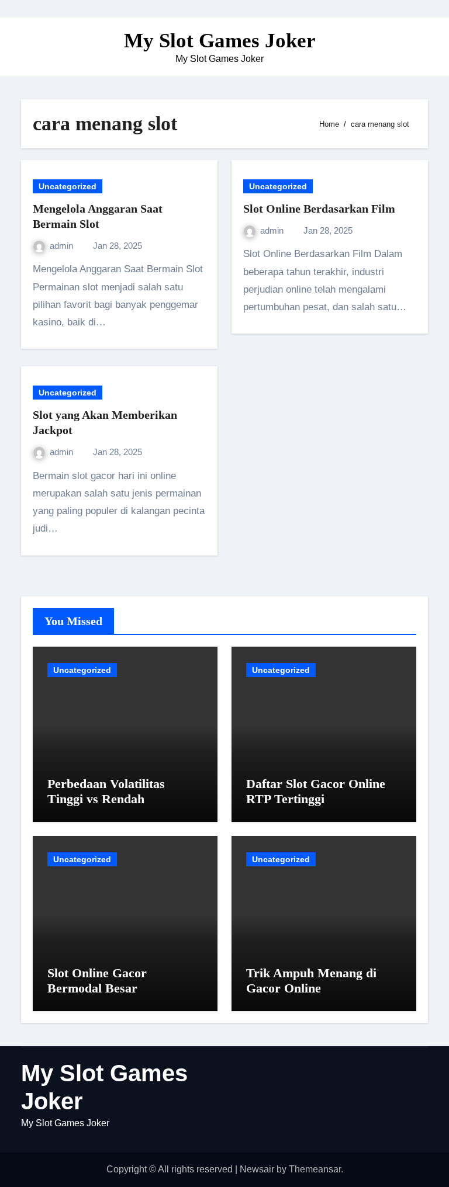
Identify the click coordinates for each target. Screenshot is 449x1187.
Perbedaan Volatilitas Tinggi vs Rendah (106, 791)
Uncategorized (67, 186)
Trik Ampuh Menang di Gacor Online (311, 980)
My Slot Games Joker (220, 40)
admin (62, 246)
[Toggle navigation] (30, 46)
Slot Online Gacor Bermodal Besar (97, 980)
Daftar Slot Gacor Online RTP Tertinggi (315, 791)
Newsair (257, 1169)
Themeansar (315, 1169)
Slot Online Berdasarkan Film (319, 208)
